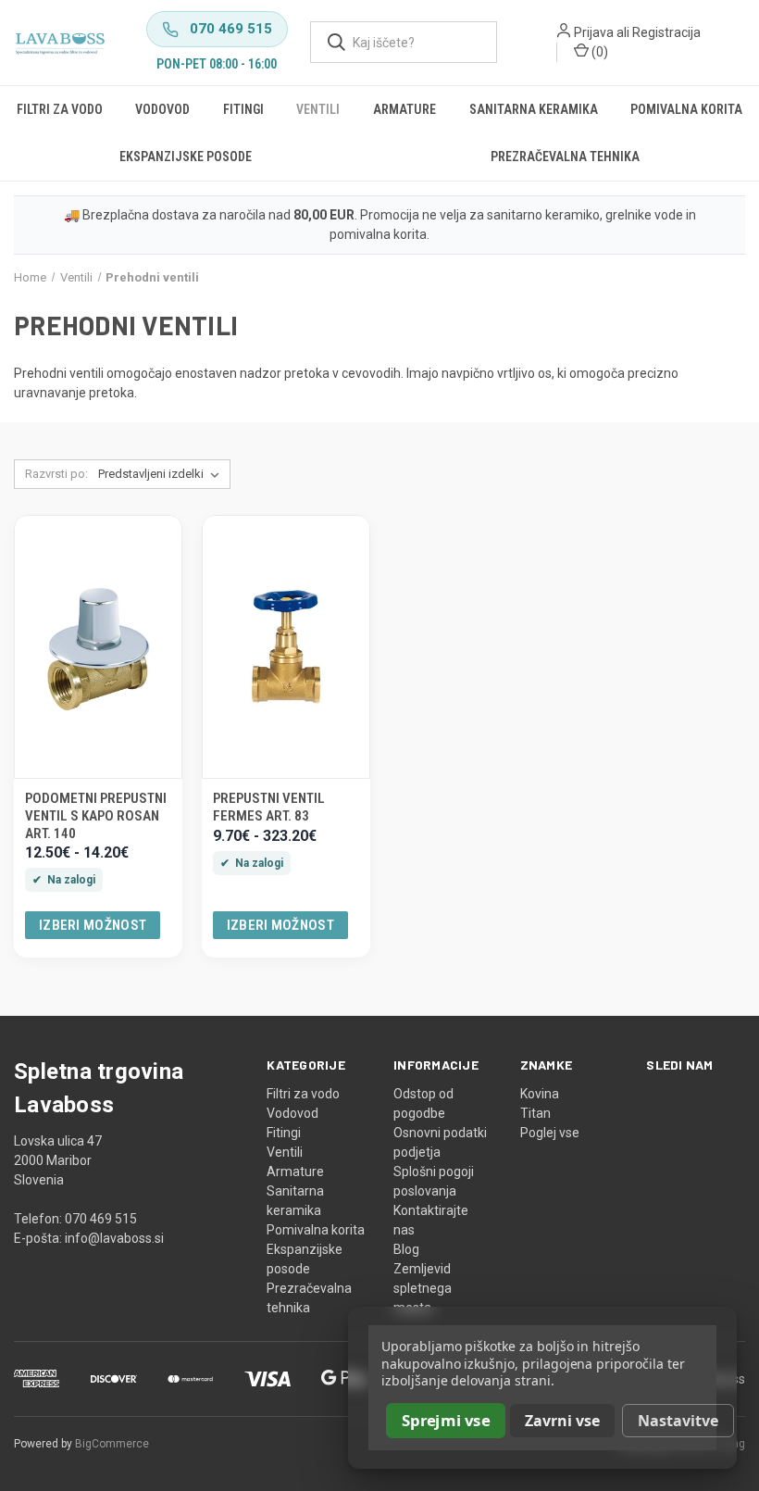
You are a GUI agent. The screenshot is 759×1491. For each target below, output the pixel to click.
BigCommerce (112, 1443)
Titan (535, 1113)
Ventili (318, 109)
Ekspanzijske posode (185, 156)
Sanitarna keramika (533, 109)
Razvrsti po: (56, 474)
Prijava (594, 32)
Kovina (539, 1093)
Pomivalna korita (686, 109)
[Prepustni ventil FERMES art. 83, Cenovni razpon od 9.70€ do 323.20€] (286, 647)
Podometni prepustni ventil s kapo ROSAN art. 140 (96, 816)
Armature (404, 109)
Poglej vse (549, 1132)
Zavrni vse (562, 1420)
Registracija (666, 32)
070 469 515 (231, 28)
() (598, 51)
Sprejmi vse (446, 1420)
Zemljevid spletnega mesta (422, 1288)
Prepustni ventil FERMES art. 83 (269, 807)
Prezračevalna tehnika (565, 156)
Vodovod (162, 109)
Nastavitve (678, 1420)
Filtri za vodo (60, 109)
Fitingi (243, 109)
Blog (406, 1249)
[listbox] (162, 474)
